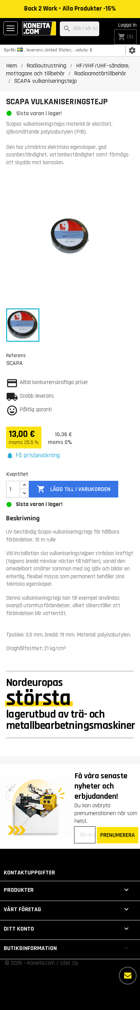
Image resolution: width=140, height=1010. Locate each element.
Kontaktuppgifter (29, 872)
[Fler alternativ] (128, 975)
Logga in (127, 25)
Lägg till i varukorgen (73, 489)
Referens (16, 355)
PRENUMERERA (117, 835)
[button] (33, 456)
